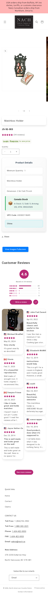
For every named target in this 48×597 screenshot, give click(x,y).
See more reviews (24, 472)
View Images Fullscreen (15, 249)
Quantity (5, 147)
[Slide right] (29, 111)
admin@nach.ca (18, 541)
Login (6, 141)
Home (7, 496)
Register (14, 141)
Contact (8, 501)
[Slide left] (18, 111)
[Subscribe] (36, 578)
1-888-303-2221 (22, 526)
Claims (8, 507)
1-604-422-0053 (19, 531)
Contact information (25, 592)
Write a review (21, 302)
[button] (5, 22)
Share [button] (6, 237)
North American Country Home (20, 588)
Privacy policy (39, 588)
